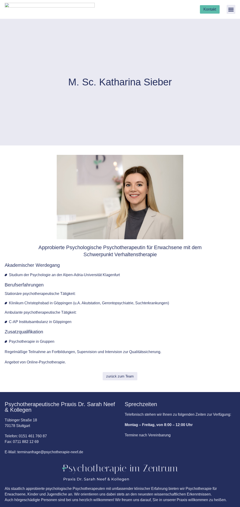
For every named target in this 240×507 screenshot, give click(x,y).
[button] (231, 9)
